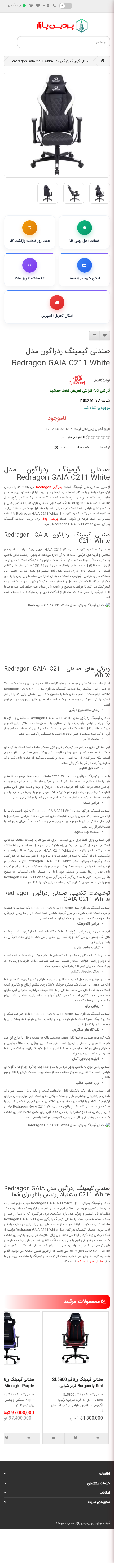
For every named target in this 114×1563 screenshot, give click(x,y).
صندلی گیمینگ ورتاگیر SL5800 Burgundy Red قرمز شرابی (77, 1382)
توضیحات (104, 447)
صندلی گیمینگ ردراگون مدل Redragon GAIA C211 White (50, 61)
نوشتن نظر (68, 437)
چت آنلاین (14, 5)
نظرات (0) (60, 447)
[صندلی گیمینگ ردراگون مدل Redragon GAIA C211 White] (57, 125)
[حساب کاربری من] (46, 6)
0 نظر (81, 437)
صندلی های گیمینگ (91, 1261)
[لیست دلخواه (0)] (38, 6)
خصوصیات (82, 447)
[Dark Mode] (65, 6)
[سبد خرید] (31, 6)
